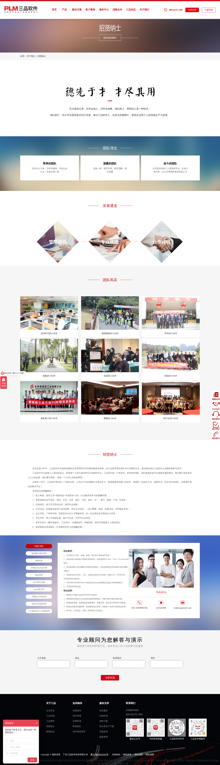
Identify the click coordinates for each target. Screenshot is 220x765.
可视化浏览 (190, 760)
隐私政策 (127, 754)
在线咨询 (77, 710)
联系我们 (77, 726)
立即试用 (192, 10)
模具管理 (81, 760)
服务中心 (104, 9)
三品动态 (131, 9)
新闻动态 (50, 731)
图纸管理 (108, 760)
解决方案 (77, 9)
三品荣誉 (50, 721)
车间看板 (99, 760)
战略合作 (117, 9)
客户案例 (90, 9)
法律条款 (116, 754)
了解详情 (209, 10)
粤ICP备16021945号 (99, 754)
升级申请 (103, 716)
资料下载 (103, 721)
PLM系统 (117, 760)
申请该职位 (161, 592)
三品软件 (21, 9)
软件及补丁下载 (106, 726)
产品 (64, 9)
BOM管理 (126, 760)
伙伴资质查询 (79, 731)
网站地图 (138, 754)
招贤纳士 (42, 56)
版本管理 (50, 760)
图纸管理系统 (177, 760)
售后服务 (103, 710)
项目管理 (90, 760)
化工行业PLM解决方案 (117, 763)
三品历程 (50, 716)
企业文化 (50, 710)
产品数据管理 (147, 760)
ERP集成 (41, 760)
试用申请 (77, 721)
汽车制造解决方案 (204, 760)
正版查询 (103, 731)
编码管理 (72, 760)
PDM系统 (136, 760)
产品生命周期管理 (162, 760)
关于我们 (144, 9)
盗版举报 (103, 737)
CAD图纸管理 (61, 760)
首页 (54, 9)
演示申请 (77, 716)
